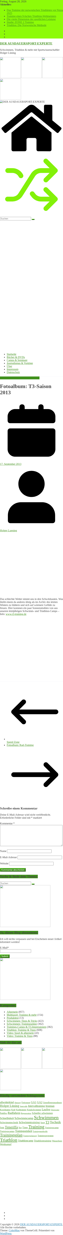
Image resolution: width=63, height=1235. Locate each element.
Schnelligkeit (7, 1118)
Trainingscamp (52, 1127)
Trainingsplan (11, 1135)
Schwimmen (46, 1117)
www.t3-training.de (16, 614)
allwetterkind (7, 1102)
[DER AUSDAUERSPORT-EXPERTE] (31, 151)
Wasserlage (57, 1141)
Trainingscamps (7, 1131)
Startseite (11, 354)
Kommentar (7, 823)
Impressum (12, 369)
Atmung (17, 1103)
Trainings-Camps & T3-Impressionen (19, 377)
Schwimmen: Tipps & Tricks (22, 1020)
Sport (42, 1123)
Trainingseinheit (23, 1131)
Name (3, 851)
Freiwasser (26, 1102)
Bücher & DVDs (16, 357)
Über (9, 366)
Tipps (25, 1127)
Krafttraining (21, 1110)
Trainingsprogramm (45, 1136)
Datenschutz (13, 372)
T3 (47, 1122)
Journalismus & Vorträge (20, 363)
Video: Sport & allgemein (20, 1033)
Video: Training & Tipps (20, 1036)
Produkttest (13, 1017)
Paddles (3, 1113)
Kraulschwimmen (34, 1110)
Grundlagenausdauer (52, 1102)
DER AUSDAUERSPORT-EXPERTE (26, 43)
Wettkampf (5, 1144)
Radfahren (14, 1113)
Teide (2, 1127)
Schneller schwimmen (42, 1113)
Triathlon (8, 1140)
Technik (55, 1122)
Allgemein (12, 1011)
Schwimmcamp (23, 1118)
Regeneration (26, 1113)
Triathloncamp (25, 1140)
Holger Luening (8, 530)
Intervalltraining (36, 1106)
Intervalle (23, 1106)
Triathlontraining (42, 1140)
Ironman (50, 1106)
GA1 (33, 1102)
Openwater (55, 1110)
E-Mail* (4, 947)
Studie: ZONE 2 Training (20, 22)
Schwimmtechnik (9, 1122)
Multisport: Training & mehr (22, 1014)
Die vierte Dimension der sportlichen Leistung (31, 19)
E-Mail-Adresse (8, 857)
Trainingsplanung (30, 1136)
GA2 (39, 1102)
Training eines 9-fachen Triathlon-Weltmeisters (31, 16)
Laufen (46, 1109)
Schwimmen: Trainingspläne (22, 1023)
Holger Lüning (9, 1106)
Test (20, 1127)
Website (4, 863)
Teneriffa (11, 1127)
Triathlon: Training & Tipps (21, 1029)
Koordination (5, 1110)
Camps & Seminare (17, 360)
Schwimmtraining (29, 1122)
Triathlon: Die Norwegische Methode (26, 25)
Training (36, 1126)
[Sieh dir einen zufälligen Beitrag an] (31, 215)
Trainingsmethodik (40, 1131)
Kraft (13, 1110)
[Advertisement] (31, 563)
